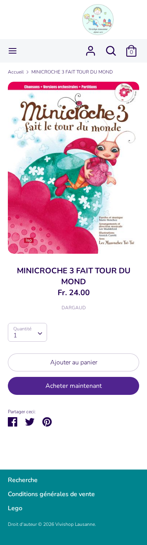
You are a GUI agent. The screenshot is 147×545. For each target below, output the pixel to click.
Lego (15, 508)
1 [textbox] (15, 335)
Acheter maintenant (73, 386)
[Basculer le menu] (12, 51)
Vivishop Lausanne (75, 524)
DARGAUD (74, 308)
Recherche (23, 480)
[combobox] (27, 332)
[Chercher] (111, 47)
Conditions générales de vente (51, 494)
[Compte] (90, 47)
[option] (73, 168)
